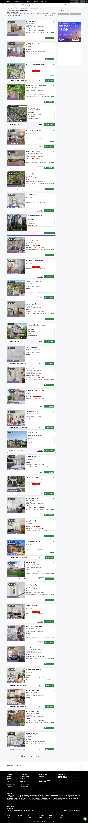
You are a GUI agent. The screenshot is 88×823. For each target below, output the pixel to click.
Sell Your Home (74, 1)
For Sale (3, 4)
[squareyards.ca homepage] (3, 1)
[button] (36, 1)
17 (36, 756)
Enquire (75, 14)
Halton (8, 1)
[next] (41, 756)
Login (82, 1)
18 (38, 756)
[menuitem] (16, 1)
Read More (53, 13)
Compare (63, 14)
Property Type (34, 4)
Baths (52, 4)
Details (40, 37)
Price (41, 4)
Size (57, 4)
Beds (46, 4)
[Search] (12, 5)
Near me (25, 4)
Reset (68, 4)
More (62, 4)
